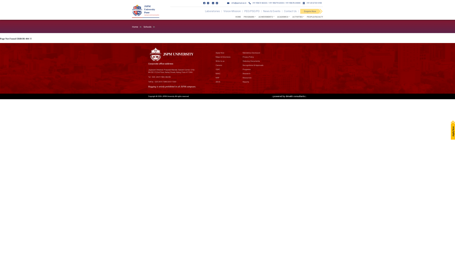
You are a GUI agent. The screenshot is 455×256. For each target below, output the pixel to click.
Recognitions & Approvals (253, 65)
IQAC (218, 69)
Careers (219, 65)
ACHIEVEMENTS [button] (266, 17)
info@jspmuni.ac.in (239, 3)
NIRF (217, 78)
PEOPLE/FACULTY (315, 17)
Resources (247, 78)
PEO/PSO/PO (251, 11)
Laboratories (212, 11)
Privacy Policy (248, 57)
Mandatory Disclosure (251, 53)
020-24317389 (161, 82)
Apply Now (220, 53)
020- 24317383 (158, 77)
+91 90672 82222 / (260, 3)
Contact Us (290, 11)
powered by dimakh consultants (289, 96)
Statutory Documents (251, 61)
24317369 (172, 82)
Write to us (220, 61)
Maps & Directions (223, 57)
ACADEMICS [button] (282, 17)
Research (246, 74)
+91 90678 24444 (293, 3)
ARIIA (218, 82)
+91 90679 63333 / (277, 3)
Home (238, 17)
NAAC (218, 74)
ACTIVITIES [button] (297, 17)
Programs (247, 69)
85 (170, 77)
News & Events (271, 11)
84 (167, 77)
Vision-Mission (232, 11)
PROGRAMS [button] (249, 17)
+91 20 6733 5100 (314, 3)
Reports (246, 82)
